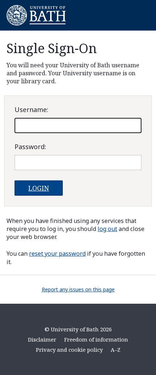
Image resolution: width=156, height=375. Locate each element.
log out (107, 229)
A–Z (115, 349)
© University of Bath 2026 (78, 329)
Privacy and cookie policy (69, 349)
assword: (30, 146)
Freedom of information (96, 339)
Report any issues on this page (78, 289)
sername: (31, 109)
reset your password (57, 254)
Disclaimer (42, 339)
